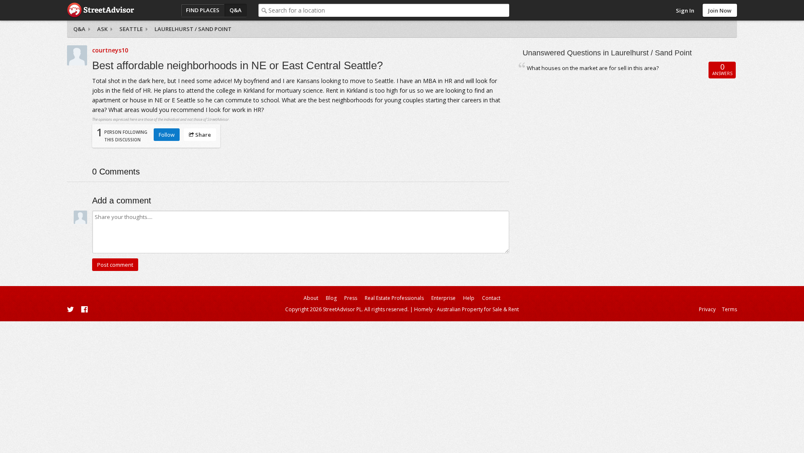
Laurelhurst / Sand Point (193, 29)
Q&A (235, 10)
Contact (491, 298)
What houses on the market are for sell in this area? (593, 68)
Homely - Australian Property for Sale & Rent (466, 309)
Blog (331, 298)
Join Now (720, 10)
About (311, 298)
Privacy (707, 309)
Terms (729, 309)
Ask (102, 29)
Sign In (685, 10)
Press (350, 298)
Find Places (202, 10)
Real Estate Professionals (394, 298)
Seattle (131, 29)
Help (468, 298)
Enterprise (443, 298)
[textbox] (388, 10)
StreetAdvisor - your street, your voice (100, 10)
